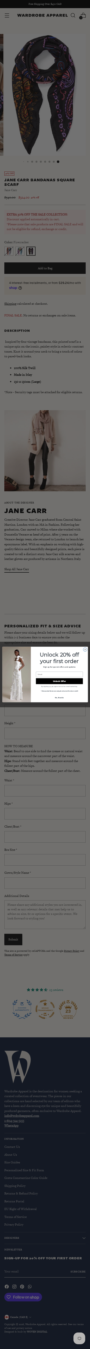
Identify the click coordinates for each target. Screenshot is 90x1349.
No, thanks (59, 697)
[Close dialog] (85, 650)
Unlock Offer (59, 681)
